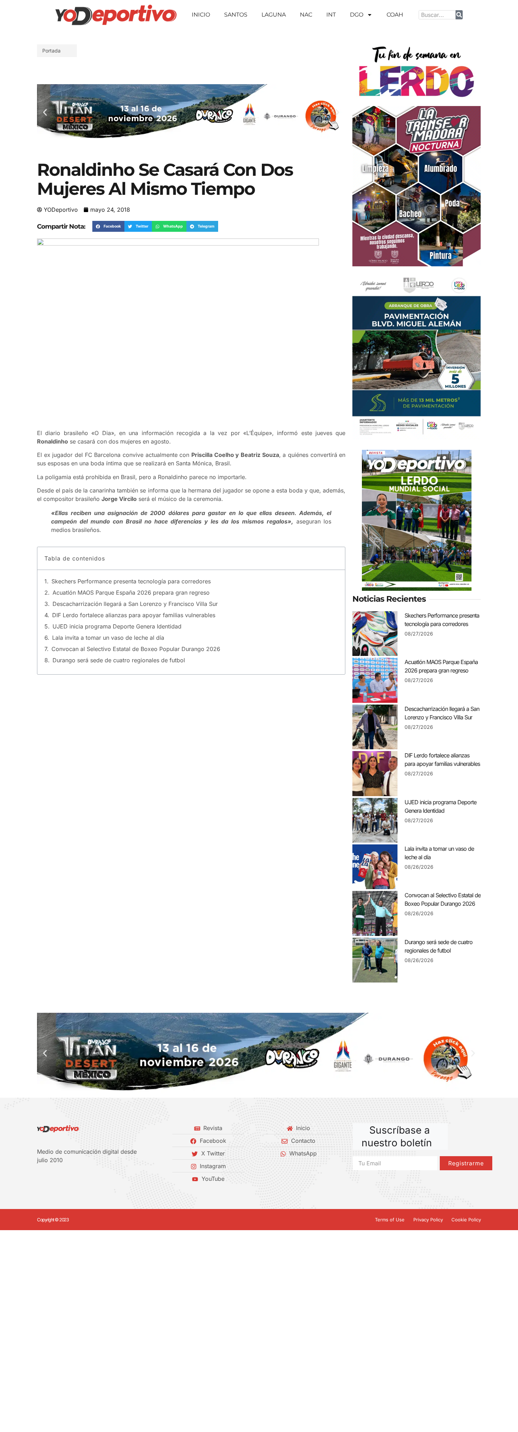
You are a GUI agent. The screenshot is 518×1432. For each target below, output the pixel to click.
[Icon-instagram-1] (63, 1178)
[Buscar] (459, 14)
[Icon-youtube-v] (75, 1178)
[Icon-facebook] (39, 1178)
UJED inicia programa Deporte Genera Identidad (117, 626)
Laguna (273, 14)
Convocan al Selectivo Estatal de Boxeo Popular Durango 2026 (135, 648)
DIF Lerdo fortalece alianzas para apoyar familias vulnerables (133, 615)
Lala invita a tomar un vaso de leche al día (108, 637)
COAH (395, 14)
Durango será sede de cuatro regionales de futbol (119, 660)
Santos (235, 14)
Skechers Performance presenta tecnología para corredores (131, 581)
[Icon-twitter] (51, 1178)
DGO (356, 14)
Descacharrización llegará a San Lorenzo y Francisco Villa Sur (135, 603)
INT (331, 14)
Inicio (201, 14)
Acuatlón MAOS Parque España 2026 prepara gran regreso (131, 592)
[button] (45, 112)
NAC (306, 14)
